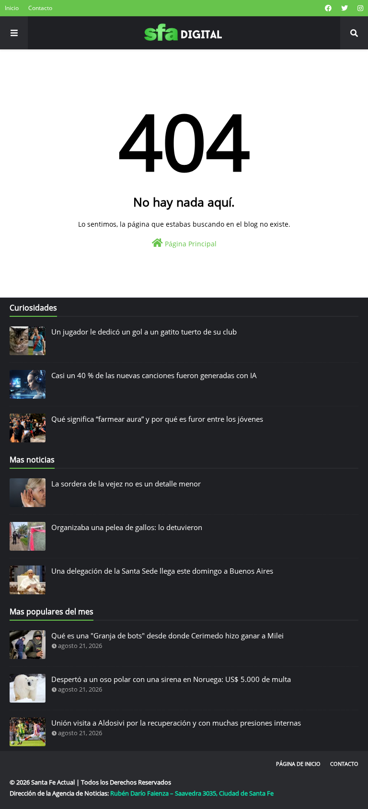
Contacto (40, 8)
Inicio (12, 8)
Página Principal (190, 243)
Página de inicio (298, 763)
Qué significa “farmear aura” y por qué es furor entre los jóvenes (157, 419)
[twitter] (344, 8)
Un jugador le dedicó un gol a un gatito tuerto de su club (144, 331)
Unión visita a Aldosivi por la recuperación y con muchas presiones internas (176, 723)
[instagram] (359, 8)
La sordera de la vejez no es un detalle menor (126, 483)
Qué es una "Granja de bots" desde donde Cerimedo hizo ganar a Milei (167, 635)
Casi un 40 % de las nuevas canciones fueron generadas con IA (154, 375)
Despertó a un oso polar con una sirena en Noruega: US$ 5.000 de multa (171, 679)
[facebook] (328, 8)
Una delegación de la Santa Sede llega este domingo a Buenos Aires (162, 571)
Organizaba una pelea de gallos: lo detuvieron (126, 527)
